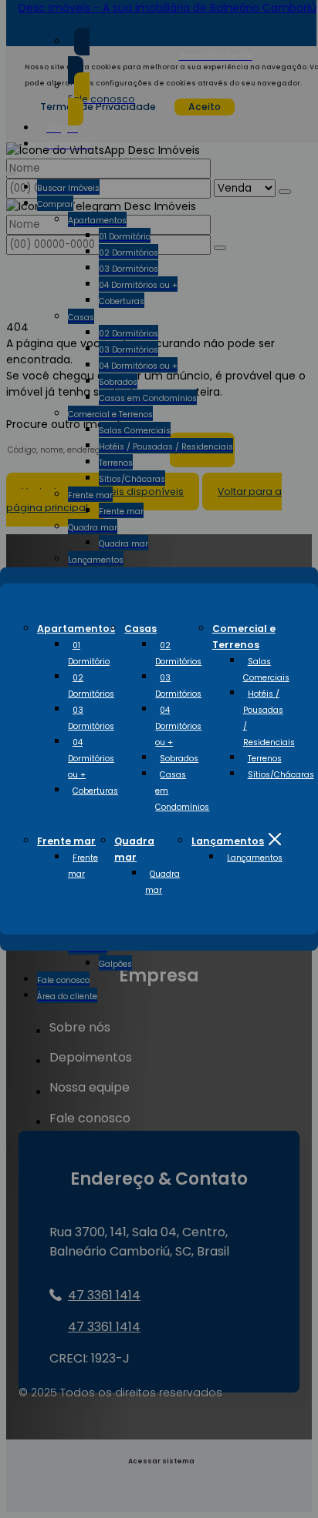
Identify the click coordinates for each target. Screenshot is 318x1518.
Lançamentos (227, 841)
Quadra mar (162, 882)
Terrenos (265, 758)
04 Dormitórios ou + (91, 759)
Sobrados (179, 758)
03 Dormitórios (91, 718)
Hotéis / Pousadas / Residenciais (269, 718)
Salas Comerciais (266, 670)
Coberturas (95, 791)
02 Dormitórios (91, 686)
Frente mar (66, 841)
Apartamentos (76, 628)
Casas (140, 628)
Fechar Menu (275, 839)
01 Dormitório (89, 653)
